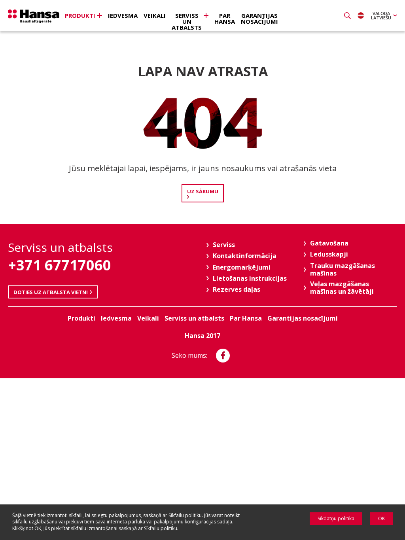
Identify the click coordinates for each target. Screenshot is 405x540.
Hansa (33, 16)
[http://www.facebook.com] (223, 356)
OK (381, 518)
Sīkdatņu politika (336, 518)
